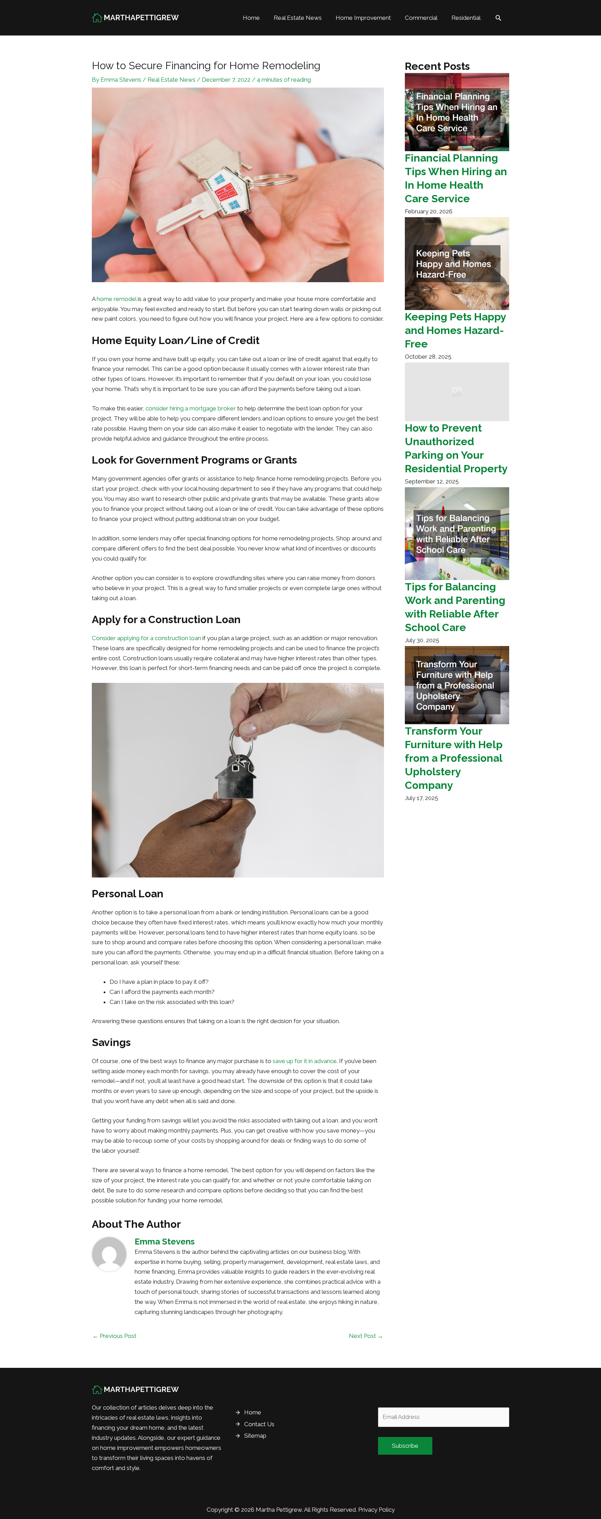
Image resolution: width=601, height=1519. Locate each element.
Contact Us (259, 1424)
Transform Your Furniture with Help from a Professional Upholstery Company (454, 758)
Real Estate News (171, 79)
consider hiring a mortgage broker (190, 408)
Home (252, 1412)
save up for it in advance (305, 1060)
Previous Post (114, 1335)
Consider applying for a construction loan (146, 638)
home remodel (116, 298)
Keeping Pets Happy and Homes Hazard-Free (455, 330)
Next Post (366, 1335)
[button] (498, 18)
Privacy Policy (376, 1509)
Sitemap (255, 1435)
